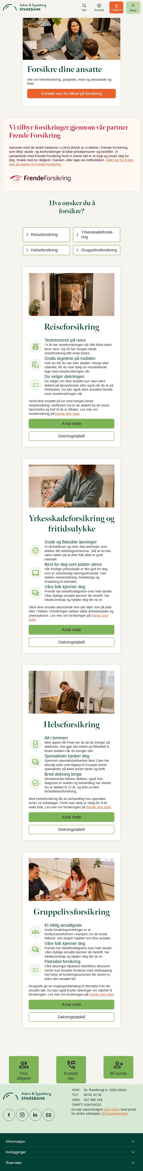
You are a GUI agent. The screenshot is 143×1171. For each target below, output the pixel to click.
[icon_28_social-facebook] (9, 1115)
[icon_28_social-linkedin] (35, 1115)
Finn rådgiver (24, 1070)
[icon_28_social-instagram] (22, 1115)
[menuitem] (24, 7)
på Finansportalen (114, 1113)
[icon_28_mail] (49, 1115)
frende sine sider (67, 414)
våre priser (112, 1109)
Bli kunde (118, 1067)
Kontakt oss (71, 1070)
